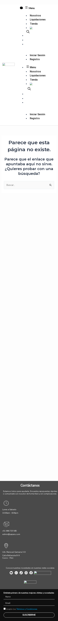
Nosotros (35, 15)
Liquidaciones (38, 19)
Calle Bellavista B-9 (10, 555)
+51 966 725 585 (9, 531)
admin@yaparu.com (11, 534)
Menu (31, 8)
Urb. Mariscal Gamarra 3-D (14, 552)
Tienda (34, 23)
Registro (35, 59)
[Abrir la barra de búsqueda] (28, 31)
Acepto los (21, 609)
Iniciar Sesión (37, 55)
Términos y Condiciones (26, 609)
